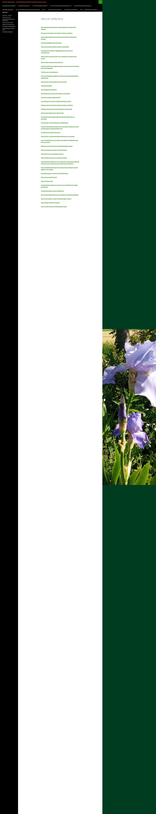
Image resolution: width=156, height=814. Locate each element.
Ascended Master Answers (8, 5)
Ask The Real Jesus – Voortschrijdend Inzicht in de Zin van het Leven (24, 2)
